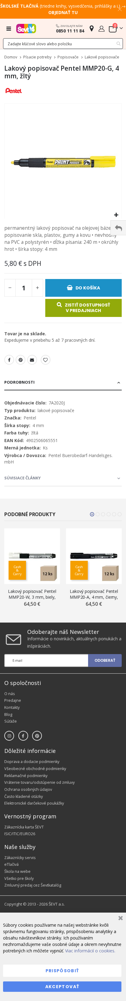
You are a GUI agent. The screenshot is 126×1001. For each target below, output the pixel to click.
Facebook (9, 360)
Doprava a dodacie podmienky (31, 761)
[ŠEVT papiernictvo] (26, 28)
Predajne (12, 700)
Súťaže (10, 721)
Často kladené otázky (23, 796)
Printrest (20, 360)
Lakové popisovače (102, 57)
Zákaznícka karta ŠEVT (24, 827)
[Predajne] (91, 28)
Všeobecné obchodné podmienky (35, 768)
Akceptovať (62, 987)
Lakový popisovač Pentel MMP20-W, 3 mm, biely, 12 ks (32, 594)
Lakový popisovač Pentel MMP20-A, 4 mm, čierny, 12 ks (94, 594)
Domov (10, 57)
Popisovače (68, 57)
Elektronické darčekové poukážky (34, 803)
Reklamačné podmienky (25, 775)
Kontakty (12, 707)
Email (32, 360)
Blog (8, 714)
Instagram (9, 736)
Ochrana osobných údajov (28, 789)
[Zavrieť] (119, 919)
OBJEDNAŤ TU (63, 12)
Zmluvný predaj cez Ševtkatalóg (32, 885)
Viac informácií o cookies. (90, 951)
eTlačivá (11, 864)
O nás (9, 693)
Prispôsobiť (62, 971)
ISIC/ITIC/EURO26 (19, 833)
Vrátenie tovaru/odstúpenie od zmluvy (39, 782)
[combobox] (63, 43)
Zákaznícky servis (20, 857)
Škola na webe (17, 871)
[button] (116, 215)
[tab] (63, 383)
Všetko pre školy (19, 878)
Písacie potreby (37, 57)
